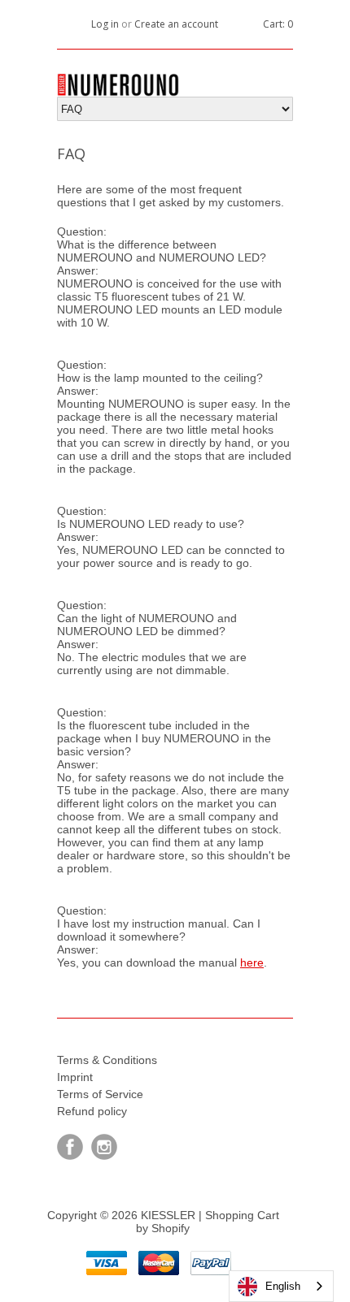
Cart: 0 (278, 24)
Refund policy (92, 1111)
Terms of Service (100, 1094)
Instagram (104, 1147)
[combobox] (281, 1286)
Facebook (70, 1147)
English (282, 1286)
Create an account (176, 24)
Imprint (75, 1077)
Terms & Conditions (107, 1059)
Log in (105, 24)
